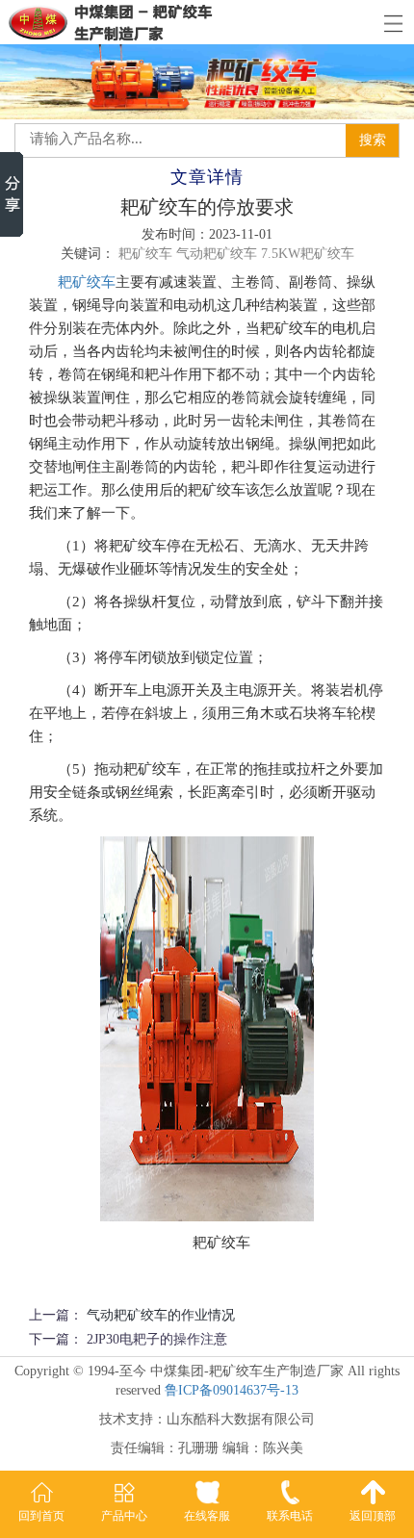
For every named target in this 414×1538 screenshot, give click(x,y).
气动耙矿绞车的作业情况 (161, 1315)
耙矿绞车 (87, 282)
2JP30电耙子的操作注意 (157, 1339)
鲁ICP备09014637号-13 (231, 1390)
